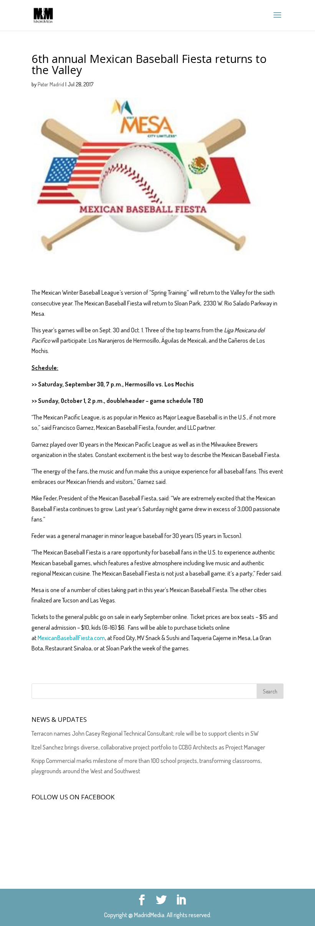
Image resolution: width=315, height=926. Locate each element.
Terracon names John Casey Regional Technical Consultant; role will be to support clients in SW (145, 733)
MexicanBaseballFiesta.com (71, 638)
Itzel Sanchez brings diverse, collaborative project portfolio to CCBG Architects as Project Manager (148, 747)
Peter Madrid (51, 84)
